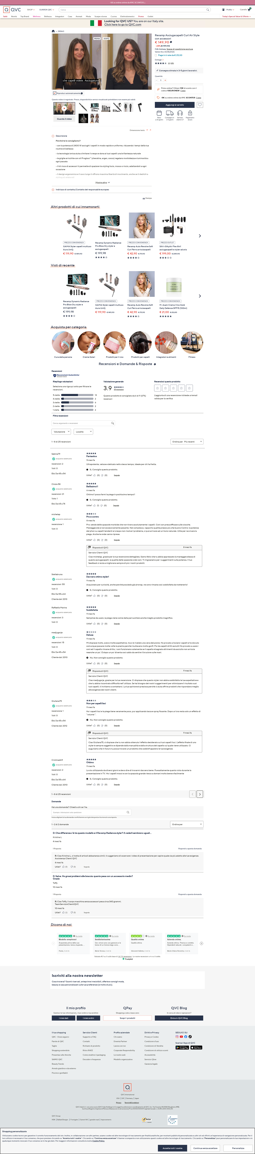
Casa (70, 16)
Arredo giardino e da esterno (64, 1068)
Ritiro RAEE (88, 1050)
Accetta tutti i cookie (172, 1148)
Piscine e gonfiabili (60, 1073)
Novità (14, 16)
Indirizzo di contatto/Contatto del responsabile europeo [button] (82, 189)
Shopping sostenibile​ (60, 1050)
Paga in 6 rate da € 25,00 (170, 55)
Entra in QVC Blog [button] (179, 1018)
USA (118, 1098)
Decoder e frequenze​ (92, 1059)
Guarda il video (64, 119)
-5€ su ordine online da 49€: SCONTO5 (127, 2)
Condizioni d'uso (151, 1041)
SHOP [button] (30, 9)
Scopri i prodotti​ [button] (127, 1018)
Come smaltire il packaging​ (94, 1055)
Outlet (150, 16)
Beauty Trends (58, 1064)
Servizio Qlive (150, 1059)
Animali (79, 16)
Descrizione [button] (61, 135)
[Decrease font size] (151, 130)
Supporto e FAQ (89, 1037)
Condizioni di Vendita (153, 1046)
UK (123, 1098)
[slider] (102, 84)
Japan (137, 1098)
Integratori (59, 16)
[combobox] (132, 9)
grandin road (94, 1120)
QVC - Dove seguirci (60, 1037)
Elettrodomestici (127, 16)
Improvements (106, 1120)
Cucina (114, 16)
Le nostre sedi (120, 1055)
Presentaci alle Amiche (61, 1055)
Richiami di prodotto (91, 1046)
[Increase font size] (147, 130)
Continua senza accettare (205, 1148)
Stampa (148, 198)
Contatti (86, 1041)
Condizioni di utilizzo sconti (156, 1050)
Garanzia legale (151, 1064)
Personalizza (238, 1148)
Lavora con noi (120, 1046)
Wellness (37, 16)
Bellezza (48, 16)
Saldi (5, 16)
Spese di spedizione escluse (180, 49)
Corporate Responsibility (124, 1050)
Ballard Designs (62, 1120)
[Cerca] (208, 9)
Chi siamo (118, 1037)
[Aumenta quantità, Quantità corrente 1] (165, 80)
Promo (141, 16)
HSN (53, 1120)
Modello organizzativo (123, 1059)
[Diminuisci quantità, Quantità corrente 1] (156, 80)
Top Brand (24, 16)
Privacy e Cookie (151, 1037)
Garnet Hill (84, 1120)
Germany (129, 1098)
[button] (223, 9)
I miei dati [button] (63, 1018)
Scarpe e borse (101, 16)
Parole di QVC (58, 1041)
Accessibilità (149, 1055)
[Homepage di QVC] (53, 31)
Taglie (54, 1046)
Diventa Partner (120, 1041)
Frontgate (74, 1120)
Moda (88, 16)
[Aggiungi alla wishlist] (200, 105)
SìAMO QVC (57, 1059)
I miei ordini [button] (88, 1018)
